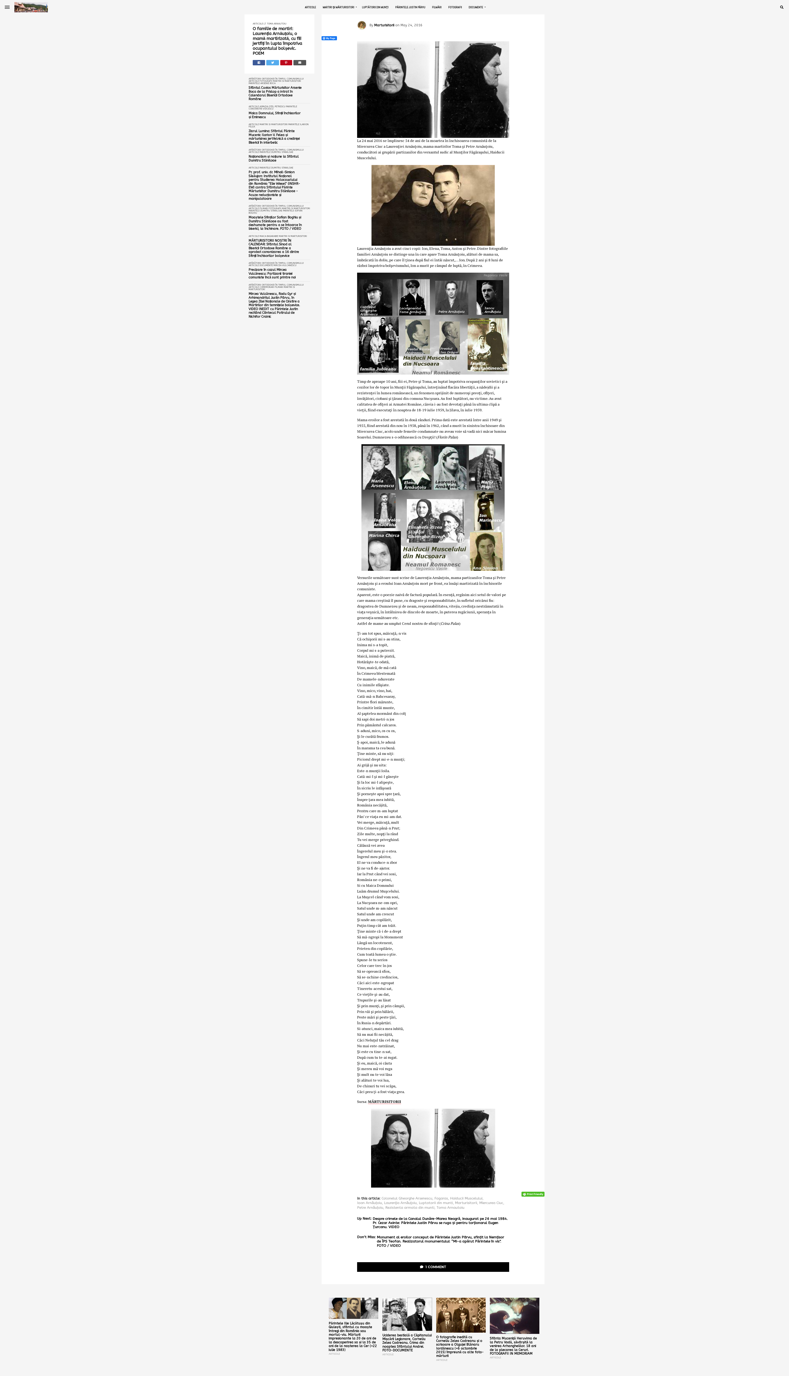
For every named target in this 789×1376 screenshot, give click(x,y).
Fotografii (455, 7)
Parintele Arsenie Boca (262, 83)
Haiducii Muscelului (466, 1198)
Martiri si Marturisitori (287, 81)
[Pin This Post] (286, 62)
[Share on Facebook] (259, 62)
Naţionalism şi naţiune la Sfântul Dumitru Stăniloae (274, 158)
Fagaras (441, 1198)
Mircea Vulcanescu (284, 265)
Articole (310, 7)
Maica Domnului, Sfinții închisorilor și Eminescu (274, 115)
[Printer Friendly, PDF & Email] (532, 1194)
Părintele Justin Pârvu (410, 7)
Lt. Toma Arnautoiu (275, 23)
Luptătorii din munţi (375, 7)
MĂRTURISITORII (384, 1101)
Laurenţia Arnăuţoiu (400, 1203)
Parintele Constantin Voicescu (273, 107)
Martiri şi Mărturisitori (338, 7)
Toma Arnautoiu (450, 1208)
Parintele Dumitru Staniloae (276, 152)
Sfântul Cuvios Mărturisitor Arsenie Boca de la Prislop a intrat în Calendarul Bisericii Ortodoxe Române (275, 93)
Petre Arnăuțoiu (370, 1208)
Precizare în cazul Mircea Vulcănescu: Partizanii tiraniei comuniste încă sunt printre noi (272, 273)
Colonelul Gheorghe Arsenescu (407, 1198)
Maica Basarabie (269, 236)
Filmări (437, 7)
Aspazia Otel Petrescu (272, 106)
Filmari (264, 208)
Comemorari (267, 287)
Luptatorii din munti (436, 1203)
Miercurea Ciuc (491, 1203)
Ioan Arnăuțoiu (369, 1203)
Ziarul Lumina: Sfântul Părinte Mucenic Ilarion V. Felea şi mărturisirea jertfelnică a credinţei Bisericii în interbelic (274, 136)
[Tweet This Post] (272, 62)
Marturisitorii (384, 25)
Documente (476, 7)
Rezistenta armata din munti (409, 1208)
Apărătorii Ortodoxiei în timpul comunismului (276, 78)
